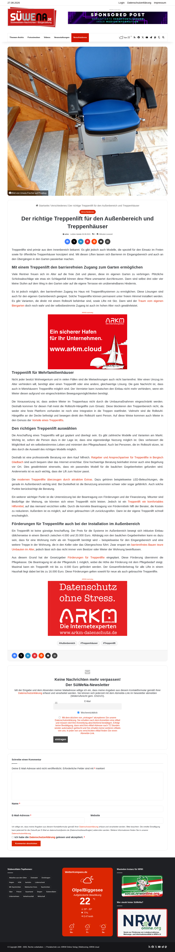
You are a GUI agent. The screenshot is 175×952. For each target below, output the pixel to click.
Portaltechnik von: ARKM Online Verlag (61, 947)
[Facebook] (67, 241)
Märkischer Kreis (31, 887)
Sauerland (29, 892)
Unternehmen (14, 896)
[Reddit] (94, 241)
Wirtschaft (41, 896)
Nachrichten (45, 887)
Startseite (43, 205)
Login (122, 2)
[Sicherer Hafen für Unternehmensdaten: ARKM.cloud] (87, 341)
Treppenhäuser (90, 643)
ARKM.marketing (114, 10)
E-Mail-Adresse (21, 815)
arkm (67, 234)
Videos (47, 37)
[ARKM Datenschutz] (87, 608)
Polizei (18, 892)
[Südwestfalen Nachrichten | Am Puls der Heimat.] (32, 17)
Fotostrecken (34, 37)
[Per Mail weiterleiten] (101, 241)
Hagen (11, 882)
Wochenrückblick (88, 712)
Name (16, 803)
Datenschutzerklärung (139, 2)
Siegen (39, 892)
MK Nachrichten (15, 887)
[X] (74, 241)
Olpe (11, 892)
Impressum (160, 2)
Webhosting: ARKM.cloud (89, 947)
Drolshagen (46, 878)
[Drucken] (107, 241)
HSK (19, 882)
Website (95, 815)
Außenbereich (67, 643)
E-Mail (87, 701)
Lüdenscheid (40, 882)
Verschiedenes (80, 37)
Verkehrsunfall (28, 896)
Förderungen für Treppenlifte (86, 557)
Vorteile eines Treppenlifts (47, 420)
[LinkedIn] (81, 241)
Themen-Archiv (17, 37)
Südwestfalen (51, 892)
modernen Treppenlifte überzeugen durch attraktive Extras (54, 479)
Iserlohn (28, 882)
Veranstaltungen (61, 37)
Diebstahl (34, 878)
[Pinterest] (87, 241)
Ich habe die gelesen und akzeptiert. (49, 837)
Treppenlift (109, 643)
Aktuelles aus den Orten (18, 878)
